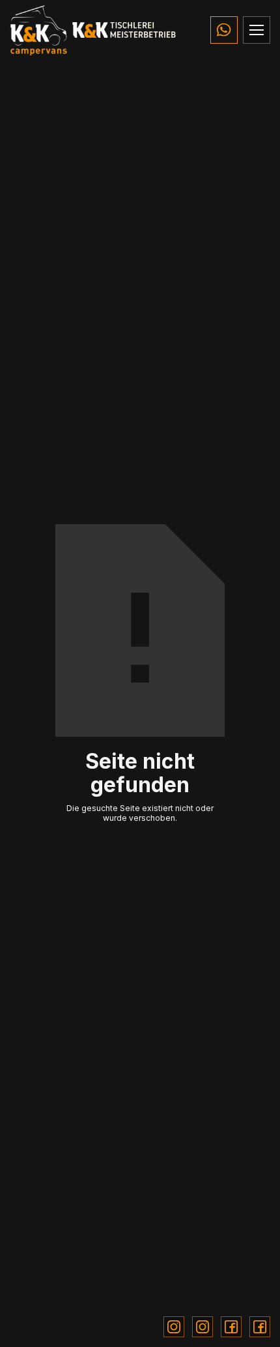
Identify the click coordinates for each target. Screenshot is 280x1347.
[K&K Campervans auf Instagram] (173, 1326)
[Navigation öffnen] (256, 30)
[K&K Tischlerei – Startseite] (124, 30)
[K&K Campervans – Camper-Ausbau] (38, 30)
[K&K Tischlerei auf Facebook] (259, 1326)
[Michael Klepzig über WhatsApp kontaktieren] (224, 30)
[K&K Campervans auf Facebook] (231, 1326)
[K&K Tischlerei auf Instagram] (202, 1326)
